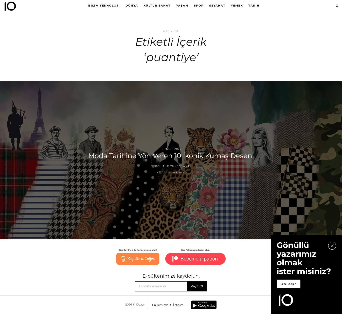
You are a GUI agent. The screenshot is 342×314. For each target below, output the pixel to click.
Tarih (253, 5)
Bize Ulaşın (288, 284)
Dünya (131, 5)
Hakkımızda (160, 305)
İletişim (178, 305)
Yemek (237, 5)
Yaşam (182, 5)
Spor (199, 5)
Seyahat (217, 5)
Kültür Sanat (157, 5)
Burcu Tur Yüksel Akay (171, 166)
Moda (183, 172)
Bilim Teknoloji (104, 5)
